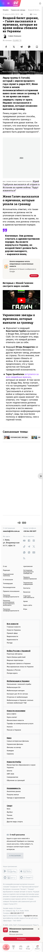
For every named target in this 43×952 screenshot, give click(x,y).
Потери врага (12, 673)
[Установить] (21, 934)
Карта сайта (27, 605)
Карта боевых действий (16, 657)
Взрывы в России (13, 670)
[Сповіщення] (40, 3)
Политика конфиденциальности (11, 596)
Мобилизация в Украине (18, 681)
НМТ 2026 (10, 774)
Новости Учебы (14, 762)
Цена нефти (11, 714)
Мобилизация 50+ (14, 687)
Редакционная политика (8, 575)
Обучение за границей (16, 780)
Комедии (10, 751)
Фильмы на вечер (14, 747)
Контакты (26, 588)
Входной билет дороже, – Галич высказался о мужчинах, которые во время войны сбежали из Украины (34, 10)
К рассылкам (15, 856)
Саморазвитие (12, 777)
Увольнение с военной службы (19, 684)
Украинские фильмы (15, 744)
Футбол (10, 812)
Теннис (9, 815)
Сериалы (10, 754)
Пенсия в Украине (14, 730)
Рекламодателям (9, 587)
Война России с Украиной (18, 651)
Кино (9, 738)
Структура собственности (28, 596)
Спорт (9, 806)
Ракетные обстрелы (14, 654)
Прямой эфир (12, 633)
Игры (25, 609)
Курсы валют (12, 717)
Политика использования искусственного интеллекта (8, 603)
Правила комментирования (30, 578)
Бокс (8, 809)
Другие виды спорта (15, 822)
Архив (25, 601)
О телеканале (8, 579)
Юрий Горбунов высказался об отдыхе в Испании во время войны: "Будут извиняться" (21, 186)
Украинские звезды (18, 10)
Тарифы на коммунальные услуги (20, 724)
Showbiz (6, 10)
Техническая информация (28, 583)
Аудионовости (12, 640)
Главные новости (14, 627)
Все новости (12, 624)
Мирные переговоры (15, 660)
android (10, 871)
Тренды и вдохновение (16, 798)
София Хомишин (14, 36)
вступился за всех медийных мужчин (22, 376)
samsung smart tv (26, 878)
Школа (9, 771)
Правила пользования (11, 591)
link (24, 540)
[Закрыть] (38, 929)
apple (26, 871)
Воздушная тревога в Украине (19, 663)
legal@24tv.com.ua (31, 916)
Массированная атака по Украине (20, 667)
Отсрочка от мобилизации (17, 697)
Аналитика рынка (14, 791)
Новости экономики (16, 711)
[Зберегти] (37, 47)
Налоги (10, 727)
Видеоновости (12, 636)
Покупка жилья (13, 795)
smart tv (10, 878)
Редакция (6, 570)
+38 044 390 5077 (29, 531)
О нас (5, 566)
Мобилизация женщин (16, 691)
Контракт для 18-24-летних (17, 694)
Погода (9, 643)
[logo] (15, 3)
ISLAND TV (17, 40)
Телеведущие (8, 583)
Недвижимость (14, 788)
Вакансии (26, 592)
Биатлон (10, 818)
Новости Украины (14, 630)
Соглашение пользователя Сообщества (28, 572)
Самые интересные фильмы (18, 741)
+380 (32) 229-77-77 (17, 913)
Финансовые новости (15, 720)
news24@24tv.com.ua (11, 531)
